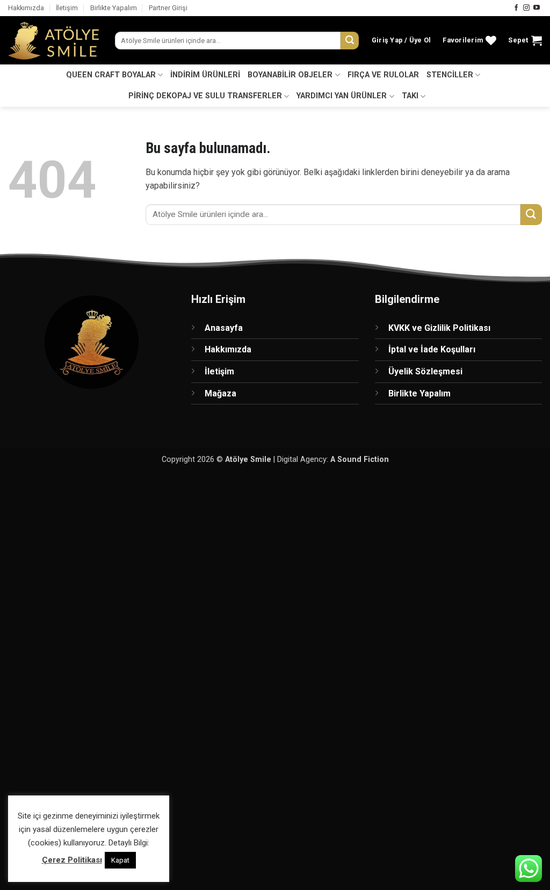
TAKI (410, 95)
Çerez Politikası (72, 860)
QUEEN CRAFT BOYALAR (111, 74)
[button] (401, 40)
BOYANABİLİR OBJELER (290, 74)
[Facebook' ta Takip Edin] (516, 8)
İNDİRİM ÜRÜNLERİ (205, 74)
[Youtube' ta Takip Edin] (536, 8)
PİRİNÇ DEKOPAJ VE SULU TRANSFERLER (205, 95)
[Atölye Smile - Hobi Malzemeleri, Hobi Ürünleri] (53, 40)
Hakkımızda (26, 8)
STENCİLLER (449, 74)
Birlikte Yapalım (113, 8)
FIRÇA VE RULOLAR (383, 74)
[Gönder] (350, 41)
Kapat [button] (120, 860)
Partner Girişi (168, 8)
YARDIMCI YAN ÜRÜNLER (341, 95)
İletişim (67, 8)
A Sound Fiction (359, 459)
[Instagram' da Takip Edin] (526, 8)
